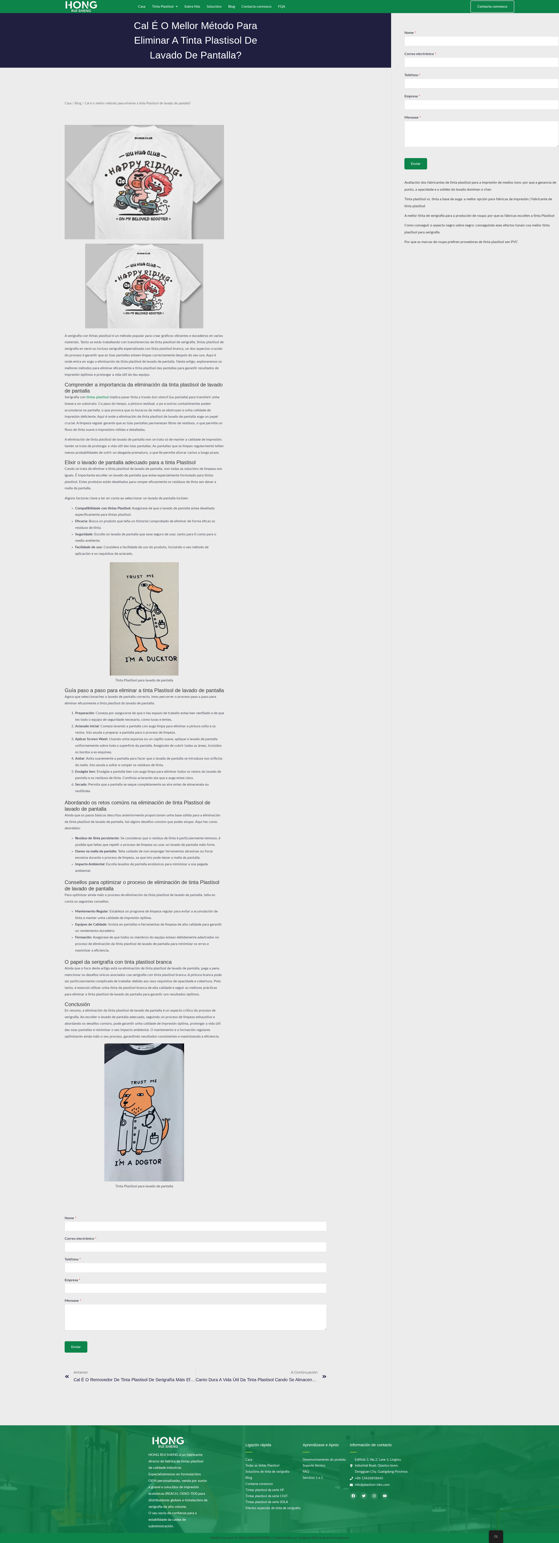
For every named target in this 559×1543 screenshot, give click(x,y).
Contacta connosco (256, 6)
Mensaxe (73, 1300)
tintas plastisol (97, 397)
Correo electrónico (81, 1238)
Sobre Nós (192, 6)
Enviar (76, 1347)
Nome (70, 1218)
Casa (141, 6)
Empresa (72, 1280)
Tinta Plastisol (163, 6)
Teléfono (73, 1259)
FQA (281, 6)
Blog (231, 6)
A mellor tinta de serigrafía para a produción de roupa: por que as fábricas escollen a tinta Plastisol (479, 216)
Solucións (214, 6)
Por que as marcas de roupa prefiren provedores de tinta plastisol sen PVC (461, 242)
